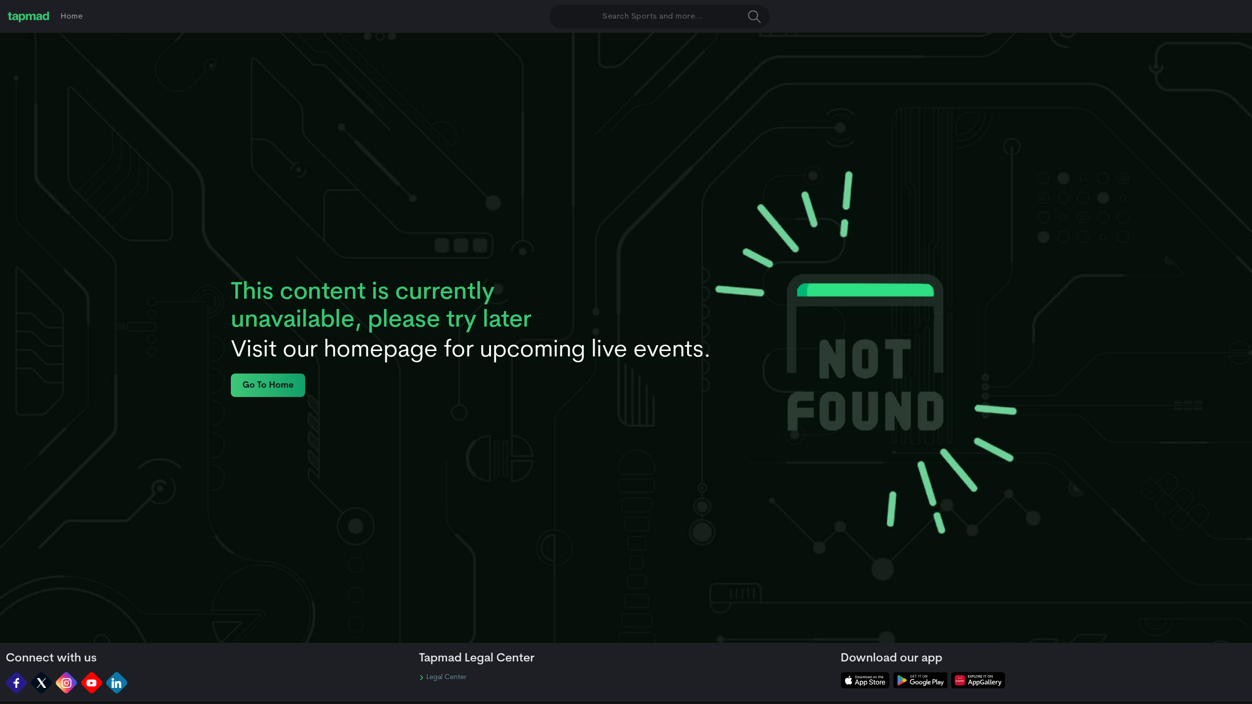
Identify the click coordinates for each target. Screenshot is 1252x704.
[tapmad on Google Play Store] (920, 680)
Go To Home (268, 385)
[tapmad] (28, 16)
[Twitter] (41, 682)
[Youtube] (91, 682)
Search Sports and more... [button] (653, 17)
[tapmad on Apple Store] (865, 680)
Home (72, 17)
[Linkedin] (116, 682)
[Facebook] (16, 682)
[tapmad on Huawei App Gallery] (978, 680)
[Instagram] (66, 682)
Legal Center (446, 677)
